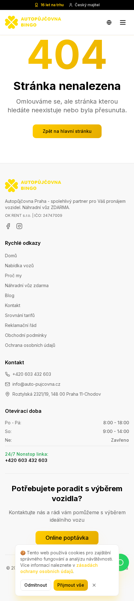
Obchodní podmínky (26, 335)
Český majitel (87, 4)
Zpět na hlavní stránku (67, 131)
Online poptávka (67, 537)
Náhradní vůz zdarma (27, 285)
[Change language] (109, 22)
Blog (9, 295)
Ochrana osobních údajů (30, 345)
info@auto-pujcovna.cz (36, 384)
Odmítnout (35, 585)
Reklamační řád (20, 325)
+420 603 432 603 (31, 374)
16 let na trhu (52, 4)
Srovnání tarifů (20, 315)
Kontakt (12, 305)
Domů (11, 255)
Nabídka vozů (19, 265)
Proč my (13, 275)
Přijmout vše (70, 585)
